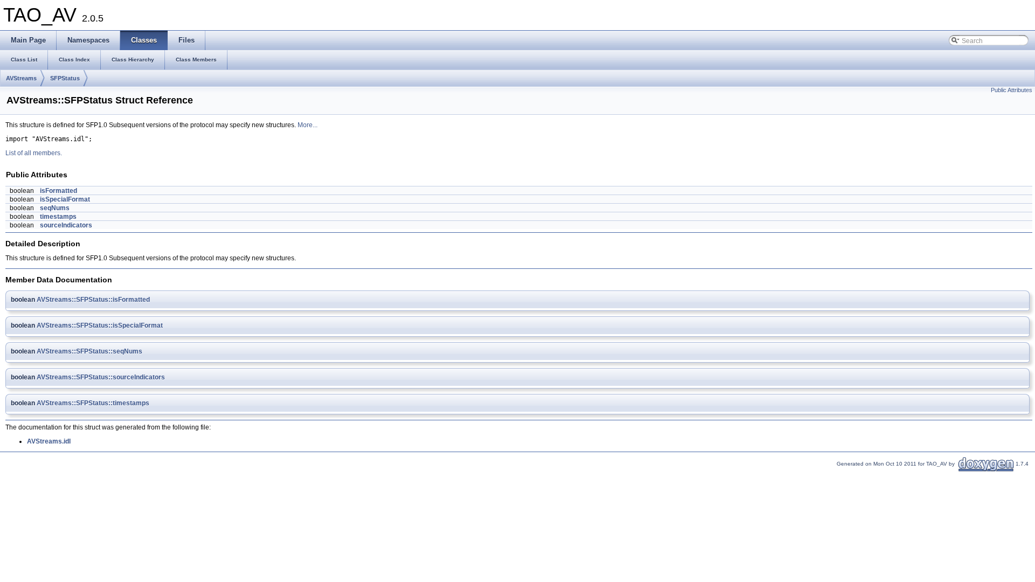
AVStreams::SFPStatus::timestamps (93, 403)
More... (308, 125)
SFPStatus (65, 78)
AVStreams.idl (49, 441)
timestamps (58, 216)
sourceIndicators (66, 225)
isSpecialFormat (65, 199)
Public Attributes (1011, 90)
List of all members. (33, 153)
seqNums (55, 208)
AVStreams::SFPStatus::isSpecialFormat (100, 325)
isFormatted (58, 191)
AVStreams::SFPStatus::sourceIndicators (101, 377)
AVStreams (21, 78)
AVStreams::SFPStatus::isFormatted (93, 299)
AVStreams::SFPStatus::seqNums (89, 351)
